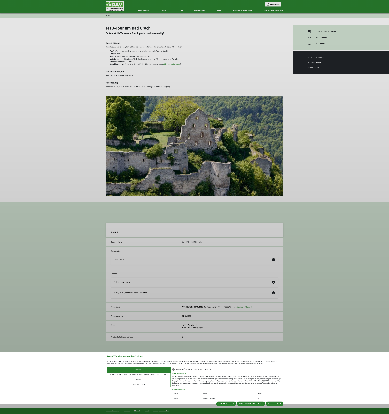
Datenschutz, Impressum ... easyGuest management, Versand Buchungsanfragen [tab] (139, 374)
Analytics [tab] (138, 370)
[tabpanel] (227, 384)
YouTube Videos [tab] (139, 384)
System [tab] (139, 379)
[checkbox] (227, 369)
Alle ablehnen (274, 404)
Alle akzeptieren (226, 404)
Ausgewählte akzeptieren (251, 404)
